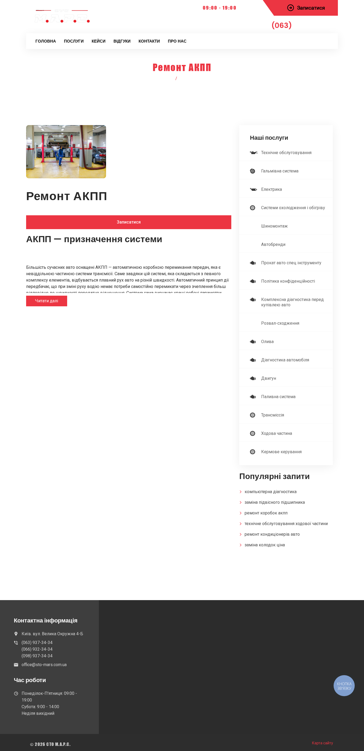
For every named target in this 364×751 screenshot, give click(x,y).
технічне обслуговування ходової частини (286, 523)
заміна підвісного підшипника (275, 502)
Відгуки (122, 41)
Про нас (177, 41)
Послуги (74, 41)
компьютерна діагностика (271, 491)
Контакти (149, 41)
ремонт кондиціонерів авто (272, 534)
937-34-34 (302, 25)
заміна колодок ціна (265, 544)
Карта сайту (322, 743)
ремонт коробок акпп (266, 512)
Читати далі (46, 300)
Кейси (99, 41)
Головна (45, 41)
